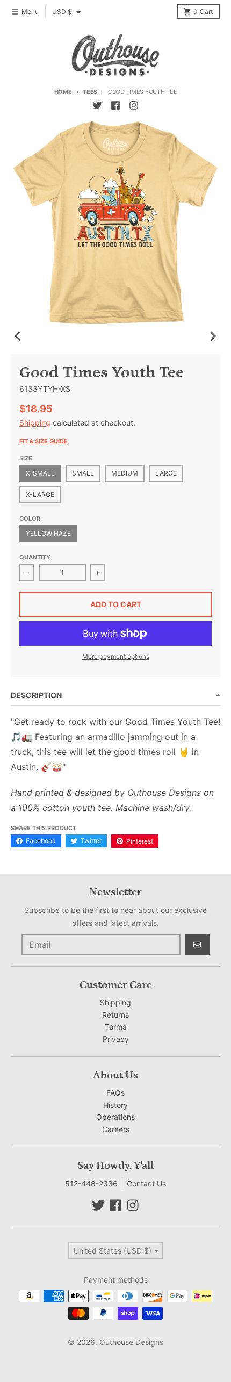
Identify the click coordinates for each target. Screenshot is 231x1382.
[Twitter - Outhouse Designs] (97, 105)
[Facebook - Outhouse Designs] (115, 105)
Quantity (34, 557)
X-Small (40, 473)
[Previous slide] (18, 335)
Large (166, 473)
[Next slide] (212, 335)
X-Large (40, 495)
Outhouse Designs (131, 1342)
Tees (90, 92)
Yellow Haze (48, 533)
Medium (124, 473)
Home (63, 92)
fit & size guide (43, 441)
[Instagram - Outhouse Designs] (134, 105)
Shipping (34, 422)
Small (83, 473)
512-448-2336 (91, 1183)
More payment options (115, 656)
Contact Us (146, 1183)
